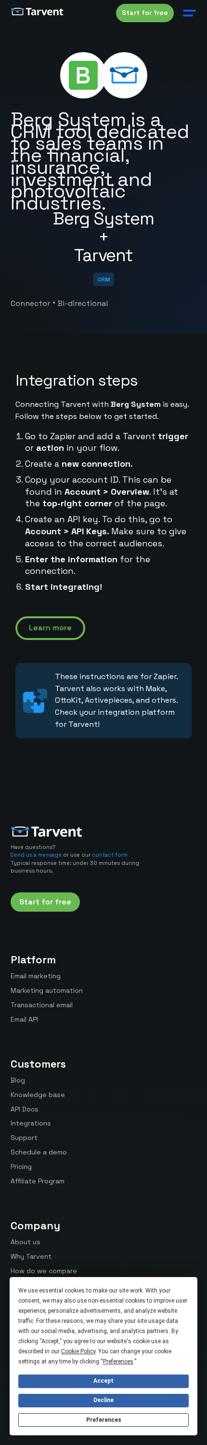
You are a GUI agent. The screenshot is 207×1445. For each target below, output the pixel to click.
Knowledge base (38, 1094)
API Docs (25, 1109)
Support (24, 1137)
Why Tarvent (31, 1256)
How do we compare (44, 1270)
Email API (24, 1019)
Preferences (103, 1420)
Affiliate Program (38, 1181)
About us (25, 1241)
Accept (103, 1380)
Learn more (50, 628)
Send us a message (36, 854)
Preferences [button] (118, 1361)
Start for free (145, 12)
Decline (103, 1400)
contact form (110, 854)
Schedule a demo (39, 1152)
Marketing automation (47, 990)
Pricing (21, 1166)
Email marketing (36, 976)
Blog (18, 1080)
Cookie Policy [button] (78, 1351)
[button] (187, 13)
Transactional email (42, 1004)
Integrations (31, 1123)
